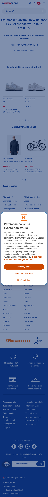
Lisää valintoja (24, 280)
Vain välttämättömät (24, 273)
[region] (24, 248)
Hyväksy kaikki (24, 267)
